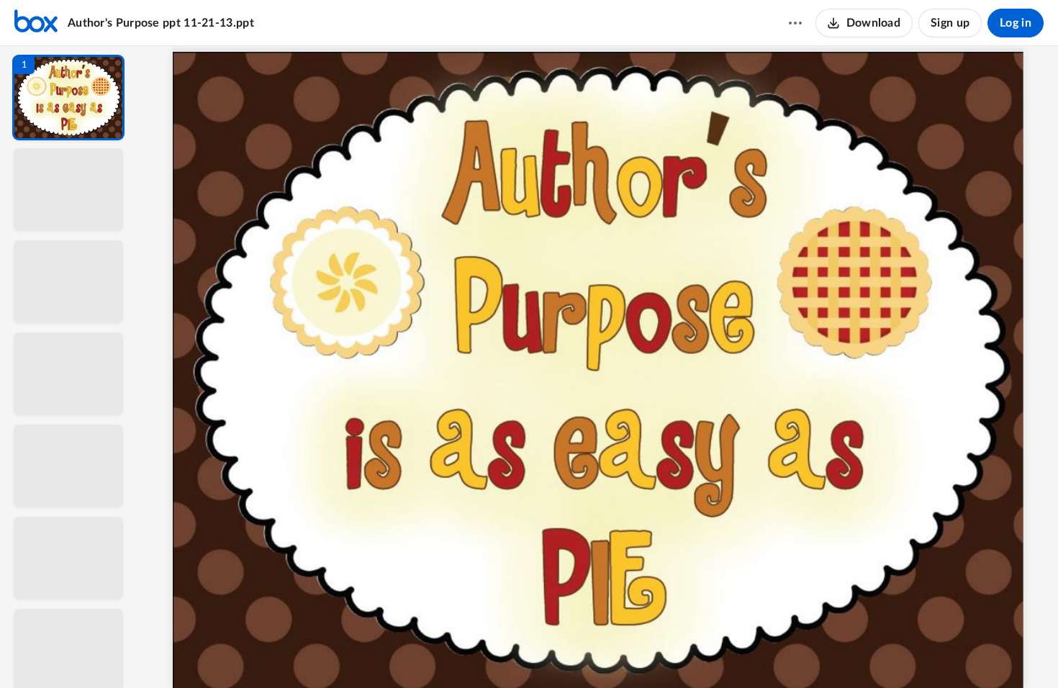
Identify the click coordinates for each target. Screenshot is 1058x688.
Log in (1015, 23)
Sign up (950, 23)
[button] (68, 97)
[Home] (36, 23)
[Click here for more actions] (795, 23)
